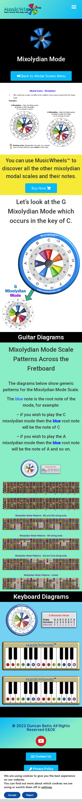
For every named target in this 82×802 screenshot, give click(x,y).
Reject (29, 795)
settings (46, 787)
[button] (74, 7)
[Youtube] (41, 741)
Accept (12, 795)
